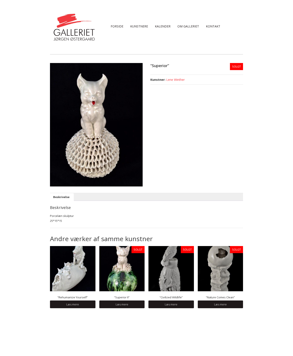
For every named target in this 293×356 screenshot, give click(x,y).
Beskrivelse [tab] (61, 197)
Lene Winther (175, 80)
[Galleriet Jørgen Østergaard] (74, 27)
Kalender (163, 26)
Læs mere (72, 304)
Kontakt (213, 26)
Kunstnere (139, 26)
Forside (117, 26)
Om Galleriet (188, 26)
